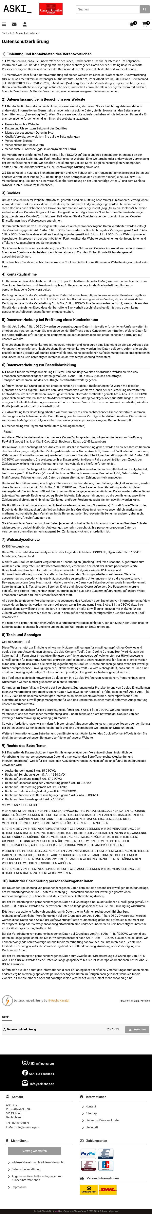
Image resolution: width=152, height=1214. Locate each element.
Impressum (19, 1187)
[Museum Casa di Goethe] (51, 9)
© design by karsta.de (109, 1211)
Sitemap (91, 1113)
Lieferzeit (92, 1127)
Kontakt (91, 1106)
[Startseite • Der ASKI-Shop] (17, 9)
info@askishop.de (41, 1084)
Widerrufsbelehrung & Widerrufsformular (38, 1162)
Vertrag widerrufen (34, 1151)
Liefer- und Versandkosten (103, 1120)
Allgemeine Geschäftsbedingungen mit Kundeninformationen (37, 1178)
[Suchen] (144, 9)
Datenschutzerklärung (26, 1169)
